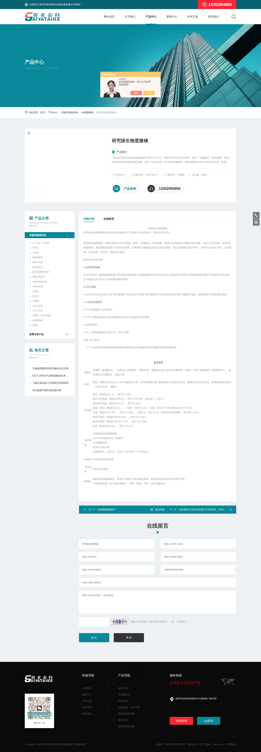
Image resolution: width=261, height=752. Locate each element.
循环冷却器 (37, 262)
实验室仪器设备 (126, 713)
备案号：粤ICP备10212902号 (171, 744)
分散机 (35, 291)
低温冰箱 (123, 688)
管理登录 (231, 744)
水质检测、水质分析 (129, 707)
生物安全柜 (37, 286)
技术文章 (192, 16)
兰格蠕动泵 (124, 694)
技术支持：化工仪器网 (199, 744)
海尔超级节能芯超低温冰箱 (46, 390)
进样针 (35, 325)
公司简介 (87, 688)
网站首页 (109, 16)
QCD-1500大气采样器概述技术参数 (51, 375)
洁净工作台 (37, 310)
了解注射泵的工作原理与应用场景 (50, 383)
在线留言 (108, 218)
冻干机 (35, 247)
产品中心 (151, 16)
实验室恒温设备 (126, 726)
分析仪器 (123, 720)
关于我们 (130, 16)
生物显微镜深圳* (107, 509)
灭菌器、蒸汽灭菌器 (41, 315)
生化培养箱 (37, 306)
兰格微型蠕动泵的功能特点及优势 (50, 368)
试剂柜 (35, 252)
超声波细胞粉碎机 (40, 272)
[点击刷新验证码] (120, 622)
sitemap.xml (219, 744)
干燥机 (35, 301)
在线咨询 (181, 720)
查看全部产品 (36, 334)
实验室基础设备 (69, 112)
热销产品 (123, 701)
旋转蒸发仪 (37, 267)
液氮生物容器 (38, 277)
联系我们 (213, 16)
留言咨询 (87, 707)
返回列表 (160, 509)
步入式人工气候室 (40, 243)
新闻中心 (171, 16)
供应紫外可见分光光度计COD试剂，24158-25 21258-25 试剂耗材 (214, 509)
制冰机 (35, 296)
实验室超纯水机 (39, 281)
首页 (42, 112)
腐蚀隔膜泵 (37, 257)
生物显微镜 (87, 112)
